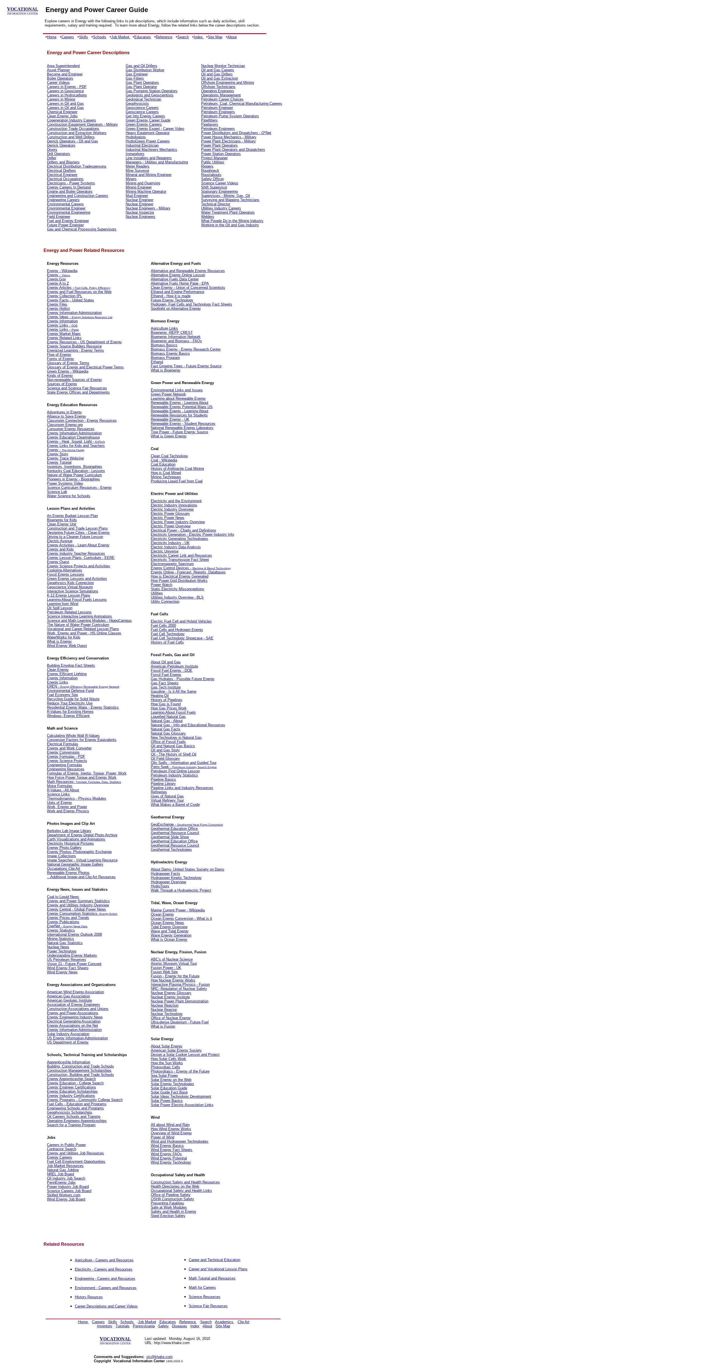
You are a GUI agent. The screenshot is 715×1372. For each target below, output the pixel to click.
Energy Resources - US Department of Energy (84, 342)
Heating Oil (160, 696)
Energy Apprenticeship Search (71, 1079)
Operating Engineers (217, 91)
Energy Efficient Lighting (67, 674)
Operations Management (221, 95)
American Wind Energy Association (75, 992)
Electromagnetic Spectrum (172, 564)
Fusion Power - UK (166, 968)
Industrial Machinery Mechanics (151, 149)
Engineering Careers (63, 200)
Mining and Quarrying (143, 183)
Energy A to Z (58, 283)
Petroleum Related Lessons (69, 612)
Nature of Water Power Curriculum (74, 475)
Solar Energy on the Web (171, 1080)
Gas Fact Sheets (164, 683)
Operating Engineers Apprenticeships (77, 1121)
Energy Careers (59, 1157)
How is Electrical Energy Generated (179, 576)
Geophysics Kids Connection (70, 583)
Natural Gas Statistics (65, 943)
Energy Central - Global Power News (76, 909)
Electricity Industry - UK (170, 543)
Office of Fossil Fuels (168, 742)
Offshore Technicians (218, 87)
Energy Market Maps (64, 334)
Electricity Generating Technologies (179, 539)
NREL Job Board (60, 1174)
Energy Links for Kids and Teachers (76, 446)
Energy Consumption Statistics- (73, 913)
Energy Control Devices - (171, 568)
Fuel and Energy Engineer (68, 221)
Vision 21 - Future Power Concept (74, 964)
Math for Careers (202, 1287)
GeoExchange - (164, 824)
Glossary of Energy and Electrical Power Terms (85, 367)
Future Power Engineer (65, 225)
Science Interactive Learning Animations (79, 616)
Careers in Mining (61, 99)
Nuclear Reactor (164, 1009)
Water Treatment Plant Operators (228, 212)
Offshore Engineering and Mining (227, 82)
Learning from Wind (62, 604)
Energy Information (62, 321)
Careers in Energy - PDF (67, 87)
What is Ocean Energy (169, 939)
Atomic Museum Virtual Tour (174, 963)
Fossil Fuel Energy (166, 675)
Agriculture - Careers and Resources (104, 1260)
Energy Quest (58, 562)
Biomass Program (165, 358)
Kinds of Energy (60, 375)
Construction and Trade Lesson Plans (77, 528)
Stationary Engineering (219, 191)
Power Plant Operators (219, 145)
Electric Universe (164, 551)
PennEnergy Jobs (61, 1182)
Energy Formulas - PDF (66, 756)
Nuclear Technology (167, 1014)
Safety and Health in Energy (173, 1211)
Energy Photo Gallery (64, 847)
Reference (164, 37)
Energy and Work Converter (69, 748)
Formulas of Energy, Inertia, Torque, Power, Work (87, 773)
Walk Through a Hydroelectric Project (181, 890)
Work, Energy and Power (67, 807)
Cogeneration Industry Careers (71, 120)
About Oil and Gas (166, 662)
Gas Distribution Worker (145, 70)
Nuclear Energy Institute (170, 997)
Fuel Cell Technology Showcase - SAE (182, 638)
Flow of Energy (59, 354)
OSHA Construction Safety (172, 1199)
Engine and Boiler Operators (69, 191)
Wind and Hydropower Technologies (179, 1141)
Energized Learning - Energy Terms (75, 350)
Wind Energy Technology (171, 1162)
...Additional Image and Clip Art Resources (81, 877)
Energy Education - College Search (75, 1083)
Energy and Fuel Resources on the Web (79, 292)
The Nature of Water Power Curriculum (78, 625)
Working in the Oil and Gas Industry (230, 225)
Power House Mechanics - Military (228, 137)
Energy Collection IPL (64, 296)
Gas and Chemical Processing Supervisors (81, 229)
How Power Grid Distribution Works (179, 580)
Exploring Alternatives (64, 570)
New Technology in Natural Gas (176, 737)
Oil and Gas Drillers (217, 74)
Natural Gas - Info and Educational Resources (188, 725)
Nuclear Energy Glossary (171, 993)
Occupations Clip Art (63, 868)
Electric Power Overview (170, 526)
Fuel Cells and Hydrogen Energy (177, 630)
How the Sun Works (167, 1063)
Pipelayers (209, 124)
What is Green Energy (169, 436)
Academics (224, 1322)
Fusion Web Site (164, 972)
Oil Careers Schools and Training (73, 1116)
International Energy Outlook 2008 (74, 934)
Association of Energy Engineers (73, 1004)
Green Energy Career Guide (148, 120)
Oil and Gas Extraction (219, 78)
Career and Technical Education (214, 1260)
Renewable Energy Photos (68, 873)
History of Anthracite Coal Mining (177, 468)
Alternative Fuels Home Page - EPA (180, 283)
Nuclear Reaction (164, 1005)
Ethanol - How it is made (170, 296)
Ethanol (157, 362)
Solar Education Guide (169, 1088)
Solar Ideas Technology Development (181, 1096)
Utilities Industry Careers (221, 208)
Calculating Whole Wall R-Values (73, 735)
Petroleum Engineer (217, 108)
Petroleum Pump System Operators (230, 116)
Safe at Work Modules (169, 1207)
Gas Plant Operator (141, 87)
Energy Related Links (64, 338)
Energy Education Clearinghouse (73, 437)
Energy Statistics (61, 930)
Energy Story (57, 454)
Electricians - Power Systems (71, 183)
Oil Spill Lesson (59, 608)
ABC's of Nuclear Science (172, 959)
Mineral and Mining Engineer (148, 175)
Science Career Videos (219, 183)
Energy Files (57, 304)
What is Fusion (163, 1026)
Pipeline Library (163, 784)
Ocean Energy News (167, 923)
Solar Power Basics (167, 1101)
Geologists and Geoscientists (149, 95)
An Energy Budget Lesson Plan (72, 516)
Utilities (157, 593)
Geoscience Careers (142, 108)
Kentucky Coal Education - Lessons (76, 471)
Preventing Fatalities (167, 1203)
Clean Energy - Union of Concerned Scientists (188, 287)
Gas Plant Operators (142, 82)
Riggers (207, 166)
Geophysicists (137, 103)
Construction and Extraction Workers (76, 133)
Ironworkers (135, 154)
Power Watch (161, 585)
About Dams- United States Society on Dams (187, 869)
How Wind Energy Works (171, 1129)
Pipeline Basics (163, 779)
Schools (99, 37)
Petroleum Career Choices (222, 99)
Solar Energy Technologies (172, 1084)
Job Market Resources (65, 1166)
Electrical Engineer (62, 175)
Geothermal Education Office (174, 828)
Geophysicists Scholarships (69, 1112)
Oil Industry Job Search (66, 1178)
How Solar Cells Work (168, 1059)
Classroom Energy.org (65, 425)
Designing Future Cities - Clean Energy (78, 532)
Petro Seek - (161, 767)
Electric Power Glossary (170, 513)
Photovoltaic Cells (165, 1067)
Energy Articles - (61, 287)
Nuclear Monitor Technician (223, 66)
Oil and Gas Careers (217, 70)
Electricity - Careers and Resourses (103, 1269)
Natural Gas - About (167, 721)
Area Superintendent (63, 66)
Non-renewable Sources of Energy (74, 380)
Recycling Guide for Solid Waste (73, 699)
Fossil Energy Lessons (65, 574)
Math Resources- (61, 782)
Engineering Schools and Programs (75, 1108)
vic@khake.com (159, 1357)
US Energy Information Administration (77, 1038)
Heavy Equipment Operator (148, 133)
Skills (83, 37)
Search (183, 37)
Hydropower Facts (165, 873)
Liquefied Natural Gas (168, 716)
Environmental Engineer (66, 208)
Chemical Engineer (62, 112)
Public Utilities (212, 162)
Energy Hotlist (58, 308)
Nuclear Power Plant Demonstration (179, 1001)
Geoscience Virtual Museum (70, 587)
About (232, 37)
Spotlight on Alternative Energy (176, 308)
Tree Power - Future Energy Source (179, 432)
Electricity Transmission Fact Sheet (180, 560)
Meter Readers (137, 166)
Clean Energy (58, 670)
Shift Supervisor (214, 187)
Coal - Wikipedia (164, 460)
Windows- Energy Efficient (68, 716)
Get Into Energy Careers (145, 116)
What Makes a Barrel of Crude (175, 804)
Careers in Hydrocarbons (67, 95)
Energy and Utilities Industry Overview (78, 905)
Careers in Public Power (66, 1145)
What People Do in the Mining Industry (232, 221)
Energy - (54, 275)
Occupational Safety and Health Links (181, 1190)
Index (199, 37)
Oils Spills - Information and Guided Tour (183, 763)
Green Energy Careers (144, 124)
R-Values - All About (63, 790)
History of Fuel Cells (167, 642)
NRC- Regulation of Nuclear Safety (179, 989)
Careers (67, 37)
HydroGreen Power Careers (148, 141)
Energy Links (57, 682)
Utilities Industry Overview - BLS (177, 597)
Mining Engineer (139, 187)
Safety (163, 1326)
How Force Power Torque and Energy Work (81, 777)
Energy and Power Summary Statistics (78, 901)
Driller (51, 158)
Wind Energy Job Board (66, 1199)
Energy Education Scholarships (72, 1091)
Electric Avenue (59, 541)
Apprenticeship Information (68, 1062)
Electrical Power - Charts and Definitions (183, 530)
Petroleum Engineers (218, 112)
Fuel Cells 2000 (163, 625)
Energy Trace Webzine (65, 458)
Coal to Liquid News (63, 897)
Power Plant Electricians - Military (228, 141)
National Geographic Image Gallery (75, 864)
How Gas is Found (166, 704)
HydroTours (160, 886)
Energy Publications (63, 922)
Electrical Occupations (65, 179)
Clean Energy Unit (61, 524)
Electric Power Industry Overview (178, 522)
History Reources (89, 1297)
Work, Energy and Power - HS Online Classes (84, 633)
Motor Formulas (59, 786)
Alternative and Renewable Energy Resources (188, 271)
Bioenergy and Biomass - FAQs (176, 341)
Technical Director (215, 204)
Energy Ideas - (59, 317)
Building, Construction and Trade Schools (80, 1066)
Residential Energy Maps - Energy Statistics (83, 707)
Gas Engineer (137, 74)
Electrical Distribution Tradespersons (76, 166)
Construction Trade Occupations (73, 129)
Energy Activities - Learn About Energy (78, 545)
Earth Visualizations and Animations (76, 839)
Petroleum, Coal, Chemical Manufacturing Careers (241, 103)
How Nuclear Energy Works (173, 980)
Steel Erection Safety (168, 1216)
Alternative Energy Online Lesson (178, 275)
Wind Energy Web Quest (67, 646)
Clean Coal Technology (169, 456)
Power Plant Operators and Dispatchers (233, 149)
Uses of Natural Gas (167, 796)
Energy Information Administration (74, 313)
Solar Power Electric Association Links (182, 1105)
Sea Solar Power (164, 1075)
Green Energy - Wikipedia (67, 371)
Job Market (120, 37)
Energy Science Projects (67, 761)
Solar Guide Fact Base (169, 1092)
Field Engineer (58, 217)
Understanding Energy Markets (72, 955)
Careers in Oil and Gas (65, 103)
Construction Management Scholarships (79, 1070)
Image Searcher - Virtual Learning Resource (82, 860)
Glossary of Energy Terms (68, 363)
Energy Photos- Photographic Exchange (79, 852)
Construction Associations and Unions (77, 1009)
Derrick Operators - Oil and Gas (72, 141)
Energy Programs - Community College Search (85, 1100)
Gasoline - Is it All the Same (173, 691)
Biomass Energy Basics (170, 353)
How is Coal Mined (166, 473)
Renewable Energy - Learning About (179, 403)
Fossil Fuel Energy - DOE (171, 670)
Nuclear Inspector (140, 212)
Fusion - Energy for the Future (175, 976)
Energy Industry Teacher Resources (76, 553)
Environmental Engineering (68, 212)
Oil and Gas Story (165, 750)
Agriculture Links (164, 328)
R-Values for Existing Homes (70, 711)
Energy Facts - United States (70, 300)
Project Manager (214, 158)
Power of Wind (162, 1137)
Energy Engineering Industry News (75, 1017)
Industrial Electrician (142, 145)
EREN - (53, 686)
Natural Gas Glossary (168, 733)
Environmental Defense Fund (70, 691)
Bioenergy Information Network (176, 337)
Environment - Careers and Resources (106, 1288)
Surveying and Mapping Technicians (230, 200)
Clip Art (243, 1322)
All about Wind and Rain (170, 1125)
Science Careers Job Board (69, 1191)
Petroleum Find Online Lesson (175, 771)
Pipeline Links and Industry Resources (182, 788)
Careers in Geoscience (65, 91)
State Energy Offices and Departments (78, 392)
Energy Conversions (63, 752)
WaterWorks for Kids (63, 637)
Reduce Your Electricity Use (69, 703)
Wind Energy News (62, 972)
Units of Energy (59, 803)
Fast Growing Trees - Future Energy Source (186, 366)
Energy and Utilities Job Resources (75, 1153)
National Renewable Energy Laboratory (182, 428)
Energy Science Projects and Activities (78, 566)
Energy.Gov (56, 279)
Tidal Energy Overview (169, 927)
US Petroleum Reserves (66, 959)
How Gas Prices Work (169, 708)
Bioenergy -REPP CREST (172, 332)
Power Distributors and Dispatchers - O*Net (236, 133)
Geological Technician (143, 99)
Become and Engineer (65, 74)
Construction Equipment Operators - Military (82, 124)
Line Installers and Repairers (149, 158)
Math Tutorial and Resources (212, 1278)
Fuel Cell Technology (168, 634)
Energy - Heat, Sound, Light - (71, 441)
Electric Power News (167, 518)
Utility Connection (165, 601)
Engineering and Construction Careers (77, 196)
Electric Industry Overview (172, 509)
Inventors (104, 1326)
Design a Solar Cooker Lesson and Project (185, 1054)
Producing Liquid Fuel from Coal (176, 481)
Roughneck (210, 170)
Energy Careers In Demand (69, 187)
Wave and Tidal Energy (170, 931)
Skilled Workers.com (63, 1195)
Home (51, 37)
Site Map (215, 37)
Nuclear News (58, 947)
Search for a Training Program (71, 1125)
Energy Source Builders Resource (74, 346)
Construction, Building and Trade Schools (80, 1075)
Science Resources (204, 1297)
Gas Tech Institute (166, 687)
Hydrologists (136, 137)
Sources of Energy (62, 384)
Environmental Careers (65, 204)
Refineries (159, 792)
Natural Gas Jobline (63, 1170)
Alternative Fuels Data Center (175, 279)
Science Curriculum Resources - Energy (79, 487)
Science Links (58, 794)
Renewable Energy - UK (170, 419)
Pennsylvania (144, 1326)
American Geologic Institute (69, 1000)
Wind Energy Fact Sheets (68, 968)
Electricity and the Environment (176, 501)
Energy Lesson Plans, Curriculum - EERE (81, 558)
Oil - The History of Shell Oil (173, 754)
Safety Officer (212, 179)
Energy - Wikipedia (62, 271)
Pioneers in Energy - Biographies (73, 479)
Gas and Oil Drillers (141, 66)
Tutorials (123, 1326)
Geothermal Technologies (171, 849)
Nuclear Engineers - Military (148, 208)
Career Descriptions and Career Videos (106, 1306)
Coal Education (163, 464)
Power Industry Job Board (68, 1187)
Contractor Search (61, 1149)
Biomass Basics (164, 345)
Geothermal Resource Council (175, 833)
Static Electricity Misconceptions (177, 589)
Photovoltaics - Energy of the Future (180, 1071)
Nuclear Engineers (140, 217)
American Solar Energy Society (176, 1050)
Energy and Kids (60, 549)
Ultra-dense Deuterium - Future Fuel (180, 1022)
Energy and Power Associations (72, 1013)
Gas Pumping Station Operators (151, 91)
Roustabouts (211, 175)
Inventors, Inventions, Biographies (74, 467)
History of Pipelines (166, 700)
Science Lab (57, 492)
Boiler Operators (60, 78)
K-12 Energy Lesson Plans (68, 595)
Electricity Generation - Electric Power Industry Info (192, 534)
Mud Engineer (137, 196)
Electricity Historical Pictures (70, 843)
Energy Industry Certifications (71, 1096)
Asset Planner (58, 70)
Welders (207, 217)
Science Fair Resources (208, 1306)
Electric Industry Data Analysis (176, 547)
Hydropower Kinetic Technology (176, 878)
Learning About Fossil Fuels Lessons (77, 599)
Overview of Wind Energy (171, 1133)
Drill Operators (58, 154)
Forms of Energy (60, 359)
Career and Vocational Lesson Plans (218, 1269)
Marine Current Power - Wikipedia (178, 910)
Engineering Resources (65, 769)
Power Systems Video (65, 483)
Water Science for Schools (68, 496)
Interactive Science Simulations (72, 591)
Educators (142, 37)
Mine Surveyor (137, 170)
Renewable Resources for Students (179, 415)
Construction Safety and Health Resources (185, 1182)
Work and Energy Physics (68, 811)
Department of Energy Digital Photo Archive (82, 835)
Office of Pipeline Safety (170, 1195)
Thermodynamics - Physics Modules (76, 798)
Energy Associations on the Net (72, 1025)
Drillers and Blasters (63, 162)
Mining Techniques (166, 477)
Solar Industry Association (68, 1034)
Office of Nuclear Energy (171, 1018)
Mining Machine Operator (146, 191)
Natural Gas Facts (165, 729)
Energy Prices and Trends (68, 918)
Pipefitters (209, 120)
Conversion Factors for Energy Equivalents (81, 740)
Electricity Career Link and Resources (181, 555)
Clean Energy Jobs (62, 116)
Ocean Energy (162, 914)
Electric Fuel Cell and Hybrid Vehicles (181, 621)
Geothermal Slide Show (170, 837)
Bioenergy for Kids (62, 520)
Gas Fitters (135, 78)
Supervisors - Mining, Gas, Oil (225, 196)
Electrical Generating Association (74, 1021)
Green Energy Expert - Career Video (155, 129)
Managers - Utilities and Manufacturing (157, 162)
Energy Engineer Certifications (71, 1087)
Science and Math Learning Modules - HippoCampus (89, 620)
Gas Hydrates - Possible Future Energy (182, 679)
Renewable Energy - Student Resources (183, 423)
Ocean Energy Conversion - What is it (181, 918)
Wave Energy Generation (171, 935)
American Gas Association (68, 996)
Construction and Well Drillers (71, 137)
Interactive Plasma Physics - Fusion (180, 984)
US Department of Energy (68, 1042)
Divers (52, 149)
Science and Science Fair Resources (77, 388)
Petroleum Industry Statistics (174, 775)
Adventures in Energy (64, 412)
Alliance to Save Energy (66, 416)
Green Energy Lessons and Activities (77, 579)
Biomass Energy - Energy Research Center (186, 349)
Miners (131, 179)
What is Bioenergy (165, 370)
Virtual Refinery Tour (167, 800)
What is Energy (59, 641)
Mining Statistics (60, 939)
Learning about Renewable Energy (178, 398)
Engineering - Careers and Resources (105, 1278)
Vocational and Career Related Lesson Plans (83, 629)
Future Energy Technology (172, 300)
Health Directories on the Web (175, 1186)
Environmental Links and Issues (177, 390)
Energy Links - (59, 325)
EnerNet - (55, 926)
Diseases (179, 1326)
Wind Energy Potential (169, 1158)
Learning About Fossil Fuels (173, 712)
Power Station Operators (221, 154)
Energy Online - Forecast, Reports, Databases (188, 572)
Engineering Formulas (64, 765)
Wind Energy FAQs (166, 1154)
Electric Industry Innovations (174, 505)
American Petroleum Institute (174, 666)
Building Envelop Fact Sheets (71, 665)
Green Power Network (168, 394)
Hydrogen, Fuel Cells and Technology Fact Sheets (191, 304)
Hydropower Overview (168, 882)
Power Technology (62, 951)
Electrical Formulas (62, 744)
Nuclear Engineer (139, 200)
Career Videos (58, 82)
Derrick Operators (61, 145)
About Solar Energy (166, 1046)
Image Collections (61, 856)
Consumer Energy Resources (70, 429)
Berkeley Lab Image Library (69, 831)
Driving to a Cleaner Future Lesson (75, 537)
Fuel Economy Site (62, 695)
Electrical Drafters (61, 170)
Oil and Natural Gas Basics (173, 746)
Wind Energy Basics (167, 1146)
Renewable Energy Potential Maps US (182, 407)
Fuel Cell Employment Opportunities (76, 1161)
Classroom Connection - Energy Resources (82, 420)
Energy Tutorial (59, 462)
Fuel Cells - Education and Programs (76, 1104)
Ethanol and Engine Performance (177, 292)
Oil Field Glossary (165, 758)
